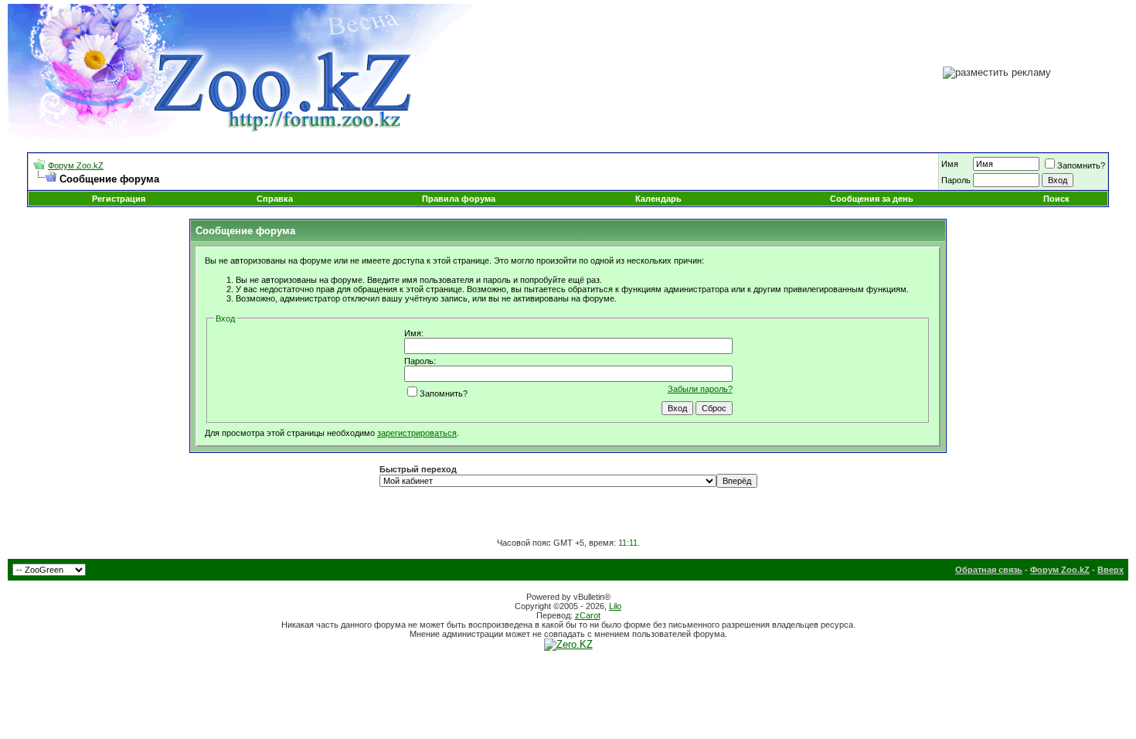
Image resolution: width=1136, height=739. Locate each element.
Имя (949, 164)
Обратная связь (988, 569)
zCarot (587, 615)
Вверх (1110, 569)
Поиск (1056, 198)
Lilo (615, 606)
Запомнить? (1081, 165)
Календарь (658, 198)
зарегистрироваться (417, 433)
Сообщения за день (871, 198)
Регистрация (118, 198)
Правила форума (458, 198)
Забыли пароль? (700, 388)
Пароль (956, 180)
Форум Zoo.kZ (76, 165)
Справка (275, 198)
